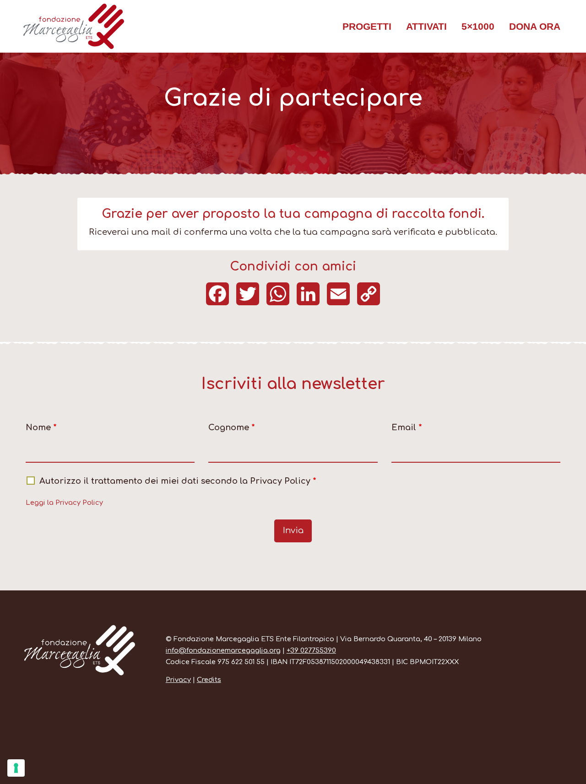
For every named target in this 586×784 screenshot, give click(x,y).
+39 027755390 (311, 650)
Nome (41, 427)
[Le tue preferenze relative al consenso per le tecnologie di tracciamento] (16, 768)
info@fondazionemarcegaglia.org (223, 650)
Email (406, 427)
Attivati (426, 26)
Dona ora (534, 26)
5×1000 (477, 26)
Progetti (366, 26)
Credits (209, 679)
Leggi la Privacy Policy (64, 502)
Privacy (178, 679)
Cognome (231, 427)
